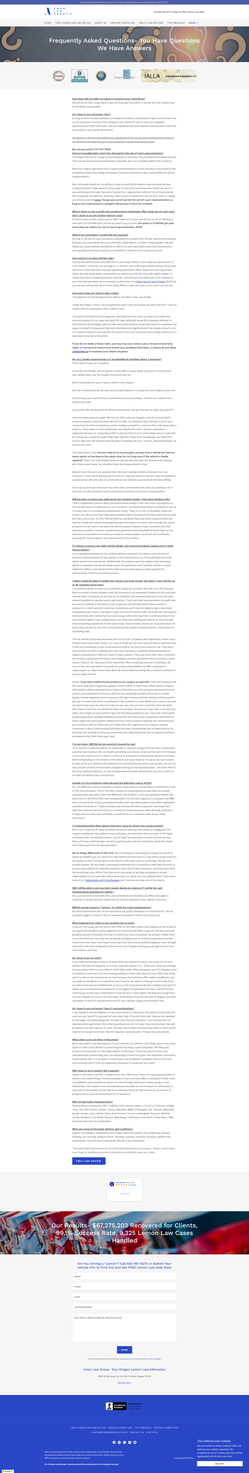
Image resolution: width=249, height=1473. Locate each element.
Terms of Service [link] (149, 1359)
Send (124, 1349)
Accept (220, 1463)
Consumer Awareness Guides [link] (109, 1432)
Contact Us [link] (137, 1432)
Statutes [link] (152, 1432)
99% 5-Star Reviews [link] (151, 23)
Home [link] (48, 23)
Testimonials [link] (176, 23)
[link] (59, 11)
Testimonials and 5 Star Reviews (102, 880)
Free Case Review (88, 1161)
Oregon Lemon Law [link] (123, 23)
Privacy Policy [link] (134, 1359)
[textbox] (124, 1276)
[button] (193, 22)
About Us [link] (100, 23)
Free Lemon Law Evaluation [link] (73, 23)
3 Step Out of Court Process (150, 281)
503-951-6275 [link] (164, 11)
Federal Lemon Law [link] (166, 1427)
